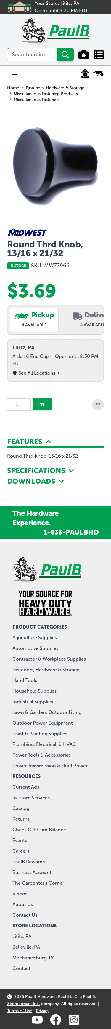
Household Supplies (34, 691)
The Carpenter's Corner (38, 883)
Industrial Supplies (32, 701)
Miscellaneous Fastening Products (46, 93)
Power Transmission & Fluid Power (50, 765)
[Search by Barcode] (83, 54)
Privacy (42, 1010)
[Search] (65, 54)
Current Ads (25, 787)
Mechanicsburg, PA (33, 958)
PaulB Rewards (28, 862)
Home (13, 87)
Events (19, 840)
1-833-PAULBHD (71, 532)
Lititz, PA (21, 936)
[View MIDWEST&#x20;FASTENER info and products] (55, 233)
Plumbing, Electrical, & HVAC (44, 744)
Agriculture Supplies (34, 637)
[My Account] (85, 73)
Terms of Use (19, 1010)
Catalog (20, 808)
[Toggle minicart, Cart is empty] (98, 73)
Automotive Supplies (35, 648)
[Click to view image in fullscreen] (55, 165)
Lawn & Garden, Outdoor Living (46, 712)
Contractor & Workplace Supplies (49, 659)
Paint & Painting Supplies (39, 733)
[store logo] (55, 30)
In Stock (17, 266)
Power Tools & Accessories (41, 755)
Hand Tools (24, 680)
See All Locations (36, 373)
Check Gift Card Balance (39, 830)
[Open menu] (14, 73)
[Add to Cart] (42, 404)
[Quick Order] (99, 54)
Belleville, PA (26, 947)
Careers (20, 851)
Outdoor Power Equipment (42, 723)
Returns (21, 819)
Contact (21, 968)
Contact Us (24, 915)
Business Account (32, 872)
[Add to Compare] (98, 405)
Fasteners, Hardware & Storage (55, 87)
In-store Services (31, 797)
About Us (22, 904)
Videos (19, 894)
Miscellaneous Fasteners (36, 99)
